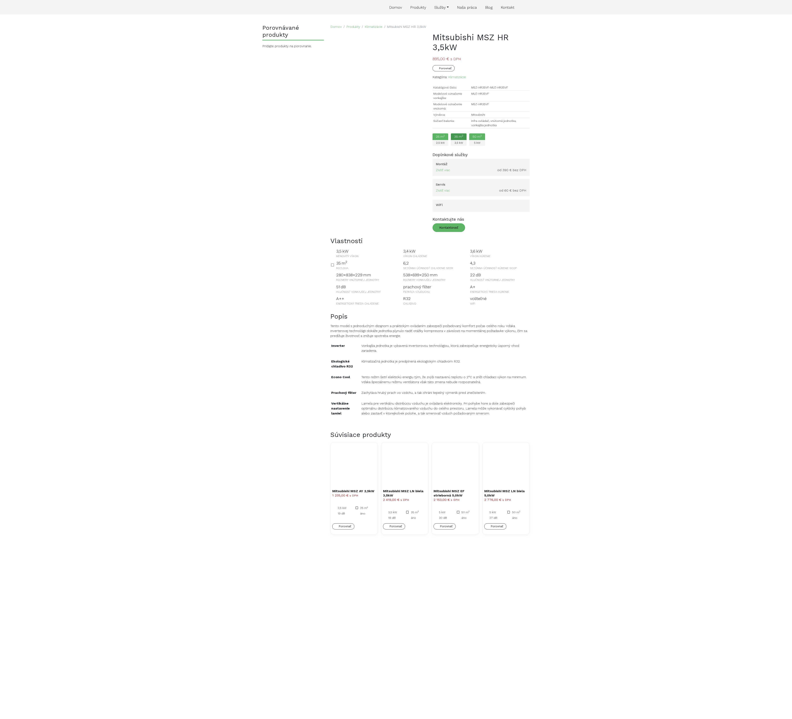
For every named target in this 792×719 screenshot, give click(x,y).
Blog (489, 7)
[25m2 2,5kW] (442, 146)
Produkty (418, 7)
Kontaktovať (448, 227)
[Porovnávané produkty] (524, 7)
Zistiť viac (443, 170)
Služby (440, 7)
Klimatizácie (373, 27)
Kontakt (507, 7)
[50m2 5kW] (478, 146)
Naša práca (467, 7)
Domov (395, 7)
